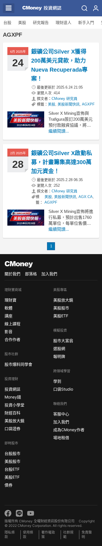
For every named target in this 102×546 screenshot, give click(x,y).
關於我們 (12, 273)
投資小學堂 (14, 404)
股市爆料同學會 (18, 364)
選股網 (59, 348)
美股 (22, 22)
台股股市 (12, 453)
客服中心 (61, 413)
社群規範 (68, 534)
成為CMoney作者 (68, 429)
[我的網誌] (95, 8)
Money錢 (13, 397)
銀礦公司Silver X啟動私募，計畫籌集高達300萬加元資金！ (61, 162)
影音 (8, 331)
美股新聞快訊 (69, 104)
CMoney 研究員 (64, 98)
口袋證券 (12, 428)
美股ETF (12, 477)
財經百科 (12, 412)
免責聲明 (87, 534)
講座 (8, 315)
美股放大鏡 (14, 420)
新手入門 (86, 22)
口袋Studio (63, 389)
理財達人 (63, 22)
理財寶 (10, 300)
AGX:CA (85, 197)
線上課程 (12, 323)
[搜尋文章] (84, 8)
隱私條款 (10, 534)
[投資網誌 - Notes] (39, 8)
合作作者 (12, 339)
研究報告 (41, 22)
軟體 (8, 307)
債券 (8, 485)
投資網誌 (12, 389)
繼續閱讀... (58, 131)
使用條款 (28, 534)
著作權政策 (48, 534)
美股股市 (12, 461)
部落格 (31, 273)
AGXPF (88, 104)
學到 (57, 381)
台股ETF (12, 469)
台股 (7, 22)
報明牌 (59, 356)
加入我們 (49, 273)
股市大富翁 (63, 340)
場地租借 (61, 437)
